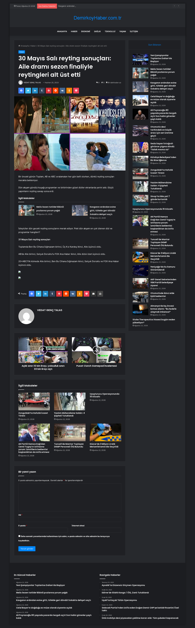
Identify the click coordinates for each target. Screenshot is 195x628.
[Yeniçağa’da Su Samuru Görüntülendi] (140, 270)
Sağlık (97, 31)
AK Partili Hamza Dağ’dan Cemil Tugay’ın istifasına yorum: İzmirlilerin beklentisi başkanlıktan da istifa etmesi (33, 448)
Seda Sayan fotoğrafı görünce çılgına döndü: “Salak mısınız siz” (162, 146)
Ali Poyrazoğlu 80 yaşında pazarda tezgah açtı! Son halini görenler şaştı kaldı (163, 115)
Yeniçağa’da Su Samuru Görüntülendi (162, 268)
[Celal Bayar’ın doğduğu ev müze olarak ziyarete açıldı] (140, 100)
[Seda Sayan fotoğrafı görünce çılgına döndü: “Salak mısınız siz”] (140, 147)
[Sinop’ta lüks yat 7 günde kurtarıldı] (140, 200)
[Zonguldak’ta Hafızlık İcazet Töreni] (34, 401)
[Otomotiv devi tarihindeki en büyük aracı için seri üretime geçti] (140, 130)
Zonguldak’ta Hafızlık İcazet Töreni (33, 414)
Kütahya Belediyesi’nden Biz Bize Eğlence (163, 159)
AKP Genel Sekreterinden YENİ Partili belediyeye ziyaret (163, 282)
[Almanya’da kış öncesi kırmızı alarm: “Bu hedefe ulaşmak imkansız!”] (140, 309)
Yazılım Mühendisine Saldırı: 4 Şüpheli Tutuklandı (69, 414)
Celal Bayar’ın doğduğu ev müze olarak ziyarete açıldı (162, 99)
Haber (74, 31)
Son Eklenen (154, 44)
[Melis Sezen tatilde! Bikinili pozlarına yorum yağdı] (26, 210)
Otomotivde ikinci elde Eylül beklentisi (162, 295)
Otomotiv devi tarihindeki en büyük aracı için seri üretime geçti (161, 131)
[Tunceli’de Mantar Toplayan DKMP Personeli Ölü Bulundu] (70, 432)
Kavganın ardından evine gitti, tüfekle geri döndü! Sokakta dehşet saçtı (89, 6)
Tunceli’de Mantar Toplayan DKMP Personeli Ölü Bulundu (69, 445)
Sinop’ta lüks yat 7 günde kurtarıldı (160, 198)
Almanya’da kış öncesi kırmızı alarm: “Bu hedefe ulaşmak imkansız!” (163, 308)
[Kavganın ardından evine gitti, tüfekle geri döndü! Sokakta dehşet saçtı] (80, 210)
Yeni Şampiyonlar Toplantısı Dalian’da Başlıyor (161, 58)
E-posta (22, 525)
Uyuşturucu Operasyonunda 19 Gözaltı (104, 395)
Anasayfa (62, 31)
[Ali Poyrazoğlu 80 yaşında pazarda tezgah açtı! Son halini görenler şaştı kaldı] (140, 114)
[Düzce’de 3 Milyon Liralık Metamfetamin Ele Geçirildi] (105, 432)
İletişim (134, 31)
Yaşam (122, 31)
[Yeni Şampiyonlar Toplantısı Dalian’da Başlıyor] (140, 59)
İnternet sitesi (78, 525)
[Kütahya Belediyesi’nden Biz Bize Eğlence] (140, 161)
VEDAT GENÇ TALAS (32, 82)
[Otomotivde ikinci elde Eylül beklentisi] (140, 297)
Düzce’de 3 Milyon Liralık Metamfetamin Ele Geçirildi (104, 445)
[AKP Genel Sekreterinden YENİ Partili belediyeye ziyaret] (140, 283)
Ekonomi (85, 31)
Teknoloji (110, 31)
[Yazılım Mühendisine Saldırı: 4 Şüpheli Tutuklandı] (70, 401)
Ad (20, 515)
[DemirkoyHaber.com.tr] (97, 17)
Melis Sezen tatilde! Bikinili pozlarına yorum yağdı (162, 72)
